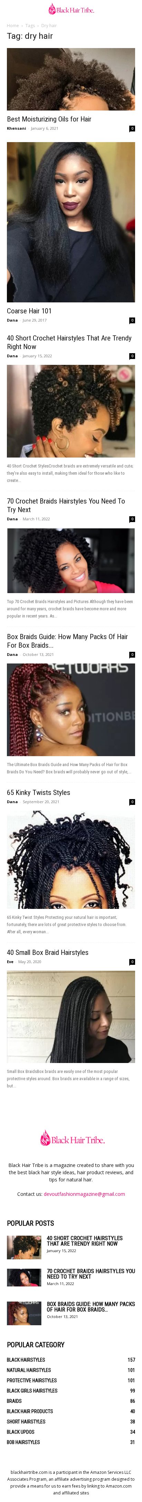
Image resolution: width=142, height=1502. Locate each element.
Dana (12, 320)
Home (13, 25)
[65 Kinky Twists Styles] (71, 860)
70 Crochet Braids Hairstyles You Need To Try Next (91, 1274)
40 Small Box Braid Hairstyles (48, 952)
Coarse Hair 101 (29, 311)
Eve (10, 961)
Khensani (16, 128)
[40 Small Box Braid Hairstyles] (71, 1017)
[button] (12, 9)
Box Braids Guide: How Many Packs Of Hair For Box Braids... (91, 1307)
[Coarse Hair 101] (71, 222)
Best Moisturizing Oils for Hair (49, 119)
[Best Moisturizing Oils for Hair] (71, 79)
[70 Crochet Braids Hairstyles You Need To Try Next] (71, 560)
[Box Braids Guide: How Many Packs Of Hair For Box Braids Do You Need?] (71, 709)
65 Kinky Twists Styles (38, 792)
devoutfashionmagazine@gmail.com (84, 1194)
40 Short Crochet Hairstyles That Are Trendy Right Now (85, 1241)
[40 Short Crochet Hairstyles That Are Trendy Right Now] (71, 411)
